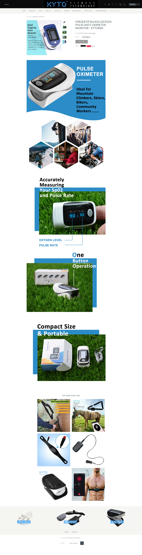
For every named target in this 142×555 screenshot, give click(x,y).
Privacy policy (76, 10)
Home (24, 10)
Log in (117, 10)
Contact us (57, 10)
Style (77, 37)
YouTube (124, 4)
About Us (48, 10)
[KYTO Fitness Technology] (71, 1)
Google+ (116, 4)
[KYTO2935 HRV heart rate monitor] (70, 526)
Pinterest (113, 4)
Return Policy (88, 10)
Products (32, 10)
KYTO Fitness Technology (87, 33)
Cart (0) (132, 4)
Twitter (109, 4)
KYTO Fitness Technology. (73, 538)
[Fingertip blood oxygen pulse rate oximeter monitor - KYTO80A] (44, 21)
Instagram (120, 4)
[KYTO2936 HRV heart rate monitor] (117, 526)
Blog (40, 10)
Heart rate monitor (38, 16)
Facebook (105, 4)
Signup (62, 543)
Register (112, 10)
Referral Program (101, 10)
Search (67, 532)
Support (66, 10)
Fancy (93, 46)
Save (89, 46)
